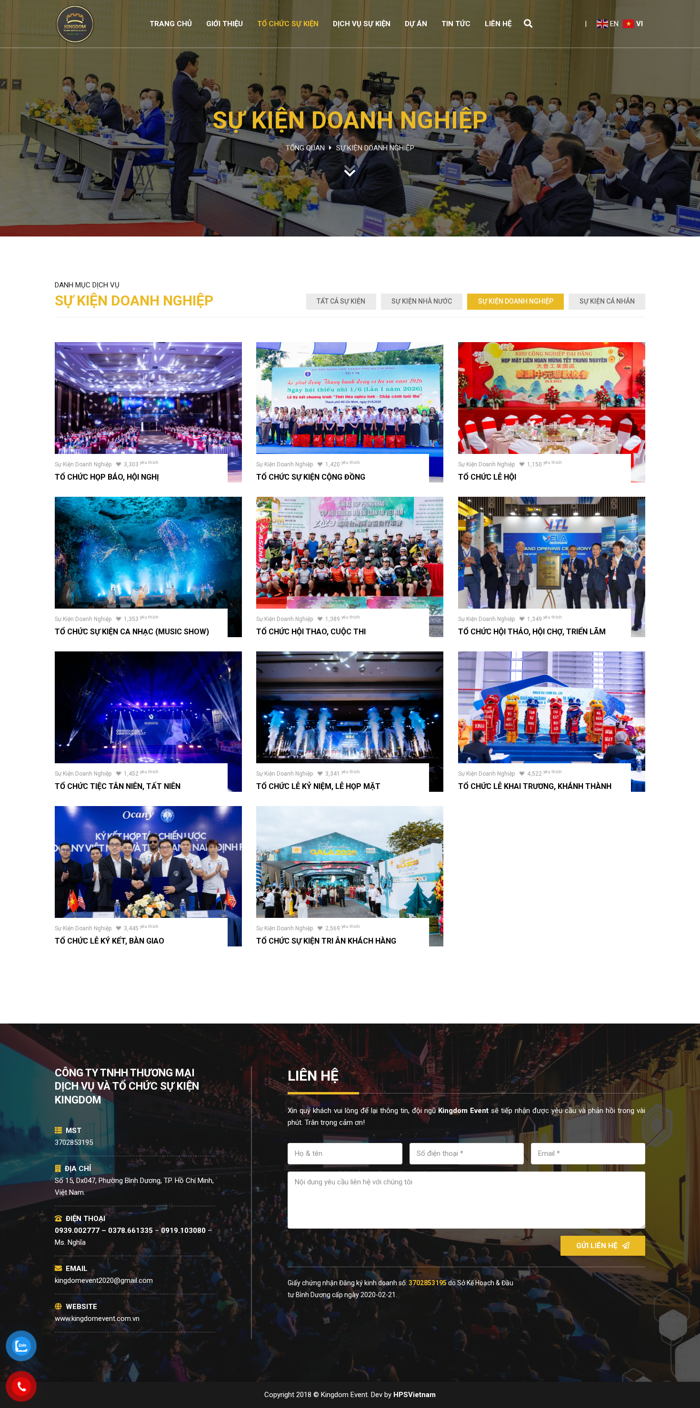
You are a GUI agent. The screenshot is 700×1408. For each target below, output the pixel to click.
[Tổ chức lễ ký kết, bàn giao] (148, 811)
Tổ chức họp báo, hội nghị (107, 477)
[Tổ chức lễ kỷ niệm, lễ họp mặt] (349, 657)
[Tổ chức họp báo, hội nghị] (148, 348)
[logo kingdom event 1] (75, 24)
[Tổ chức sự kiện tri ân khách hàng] (349, 811)
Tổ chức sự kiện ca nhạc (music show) (132, 631)
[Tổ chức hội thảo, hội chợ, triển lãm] (551, 502)
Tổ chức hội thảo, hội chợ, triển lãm (532, 631)
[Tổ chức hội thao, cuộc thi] (349, 502)
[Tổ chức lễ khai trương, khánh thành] (551, 657)
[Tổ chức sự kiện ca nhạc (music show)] (148, 502)
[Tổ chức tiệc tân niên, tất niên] (148, 657)
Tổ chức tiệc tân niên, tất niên (117, 786)
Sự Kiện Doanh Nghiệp (515, 301)
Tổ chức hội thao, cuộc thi (311, 631)
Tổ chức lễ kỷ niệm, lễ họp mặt (318, 786)
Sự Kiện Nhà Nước (421, 301)
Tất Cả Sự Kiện (341, 301)
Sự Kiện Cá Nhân (607, 301)
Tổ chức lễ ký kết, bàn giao (109, 940)
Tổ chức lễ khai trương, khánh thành (534, 786)
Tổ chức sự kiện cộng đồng (310, 477)
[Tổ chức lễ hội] (551, 348)
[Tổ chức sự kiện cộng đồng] (349, 348)
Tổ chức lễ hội (487, 477)
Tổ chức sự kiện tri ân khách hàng (326, 940)
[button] (528, 23)
